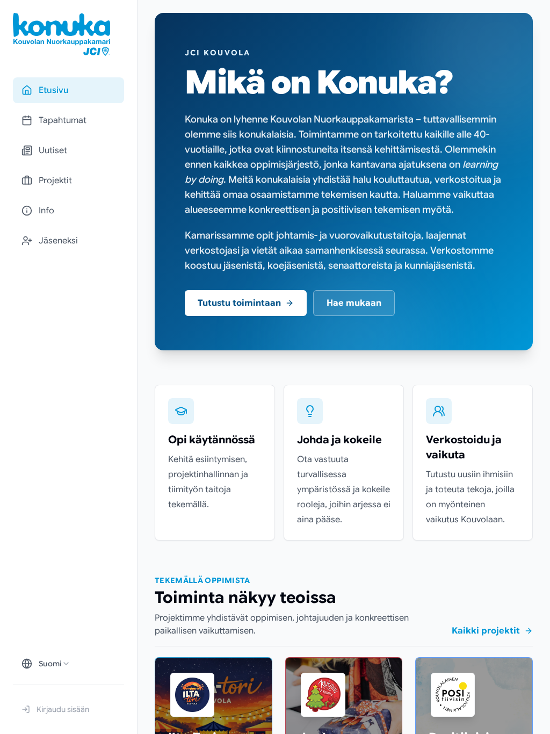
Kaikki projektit (486, 630)
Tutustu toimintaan (239, 303)
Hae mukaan (354, 303)
